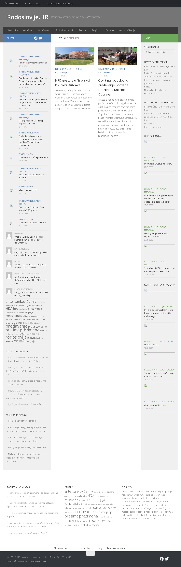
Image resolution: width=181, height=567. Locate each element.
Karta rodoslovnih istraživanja (120, 30)
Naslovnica (12, 30)
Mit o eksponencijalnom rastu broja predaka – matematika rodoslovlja (33, 102)
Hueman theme (39, 561)
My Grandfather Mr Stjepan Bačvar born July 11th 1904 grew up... (30, 280)
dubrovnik (22, 305)
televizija (9, 341)
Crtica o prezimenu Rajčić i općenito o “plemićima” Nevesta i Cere (25, 371)
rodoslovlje (16, 337)
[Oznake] (42, 49)
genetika (31, 305)
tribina (18, 341)
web (24, 341)
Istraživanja (43, 30)
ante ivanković (17, 301)
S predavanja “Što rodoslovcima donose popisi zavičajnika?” (24, 394)
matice (15, 319)
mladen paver (25, 319)
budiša (39, 302)
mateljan (9, 319)
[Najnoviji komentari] (32, 49)
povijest (27, 322)
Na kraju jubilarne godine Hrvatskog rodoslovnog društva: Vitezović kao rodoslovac (31, 140)
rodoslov (24, 333)
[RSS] (45, 38)
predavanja (36, 323)
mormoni (35, 319)
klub (22, 312)
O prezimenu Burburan (155, 405)
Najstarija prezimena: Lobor (32, 222)
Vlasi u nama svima (28, 189)
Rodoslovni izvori (64, 30)
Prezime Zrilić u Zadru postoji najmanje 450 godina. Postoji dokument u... (28, 239)
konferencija (14, 316)
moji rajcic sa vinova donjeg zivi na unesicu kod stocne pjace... (31, 253)
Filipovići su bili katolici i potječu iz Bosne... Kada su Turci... (30, 266)
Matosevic (149, 123)
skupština (39, 338)
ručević (31, 337)
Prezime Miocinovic (153, 127)
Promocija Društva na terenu (33, 62)
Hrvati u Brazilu (151, 344)
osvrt (9, 322)
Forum (82, 30)
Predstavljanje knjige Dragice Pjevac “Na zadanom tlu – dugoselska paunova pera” (33, 81)
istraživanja (23, 309)
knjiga (29, 312)
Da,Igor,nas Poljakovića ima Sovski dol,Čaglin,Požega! (31, 294)
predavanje (17, 326)
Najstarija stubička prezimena (33, 157)
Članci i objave (12, 3)
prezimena (29, 329)
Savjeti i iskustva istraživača (60, 3)
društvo (14, 305)
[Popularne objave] (21, 49)
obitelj (42, 319)
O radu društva (32, 3)
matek (41, 316)
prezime (12, 329)
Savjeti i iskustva (26, 154)
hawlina (38, 305)
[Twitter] (40, 38)
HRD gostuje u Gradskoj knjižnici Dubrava (31, 122)
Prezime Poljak (38, 404)
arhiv (32, 301)
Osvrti (37, 133)
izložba (17, 312)
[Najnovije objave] (11, 49)
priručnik (43, 331)
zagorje (31, 341)
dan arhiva (102, 492)
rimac (16, 334)
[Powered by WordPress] (15, 561)
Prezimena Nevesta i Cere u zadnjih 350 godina (32, 208)
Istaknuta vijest (64, 69)
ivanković (9, 313)
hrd (15, 308)
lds (24, 315)
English (95, 30)
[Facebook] (36, 38)
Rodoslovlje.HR (27, 17)
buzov (147, 86)
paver (18, 322)
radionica (9, 334)
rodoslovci (34, 334)
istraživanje (34, 308)
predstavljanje (37, 326)
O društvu (27, 30)
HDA (9, 308)
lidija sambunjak (32, 316)
